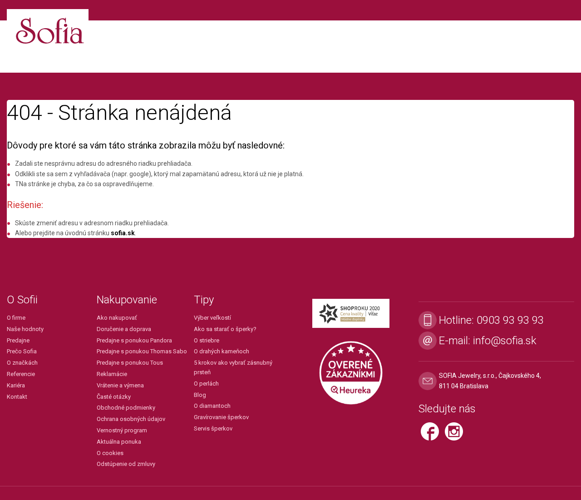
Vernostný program (122, 430)
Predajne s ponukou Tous (130, 362)
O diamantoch (212, 405)
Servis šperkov (213, 428)
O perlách (206, 383)
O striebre (206, 340)
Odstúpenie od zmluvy (126, 463)
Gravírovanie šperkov (221, 417)
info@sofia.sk (505, 340)
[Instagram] (456, 435)
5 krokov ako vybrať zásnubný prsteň (233, 367)
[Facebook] (433, 435)
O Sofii (22, 299)
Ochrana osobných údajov (131, 419)
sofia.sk (123, 233)
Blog (200, 394)
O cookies (110, 453)
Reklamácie (112, 374)
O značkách (22, 362)
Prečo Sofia (22, 351)
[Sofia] (48, 27)
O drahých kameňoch (221, 351)
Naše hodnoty (25, 329)
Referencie (21, 374)
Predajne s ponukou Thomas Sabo (142, 351)
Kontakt (17, 396)
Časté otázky (114, 396)
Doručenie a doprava (124, 329)
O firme (16, 317)
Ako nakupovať (117, 317)
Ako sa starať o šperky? (225, 329)
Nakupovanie (127, 299)
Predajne (18, 340)
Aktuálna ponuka (119, 441)
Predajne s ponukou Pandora (134, 340)
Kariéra (16, 385)
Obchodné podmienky (126, 407)
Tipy (204, 299)
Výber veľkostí (212, 317)
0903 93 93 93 (510, 320)
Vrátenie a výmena (120, 385)
